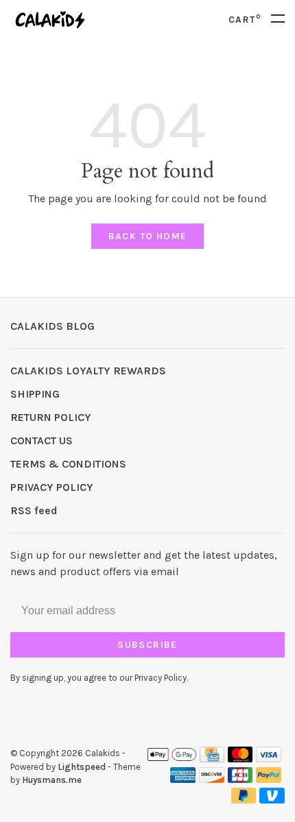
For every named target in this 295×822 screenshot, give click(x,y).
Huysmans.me (52, 780)
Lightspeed (82, 767)
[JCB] (240, 779)
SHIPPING (35, 393)
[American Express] (183, 779)
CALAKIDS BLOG (52, 326)
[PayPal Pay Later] (244, 799)
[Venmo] (272, 799)
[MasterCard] (240, 758)
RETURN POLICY (50, 417)
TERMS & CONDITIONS (68, 463)
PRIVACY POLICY (51, 487)
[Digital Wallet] (172, 758)
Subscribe (147, 645)
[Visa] (268, 758)
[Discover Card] (211, 779)
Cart (244, 19)
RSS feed (34, 510)
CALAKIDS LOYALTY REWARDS (88, 370)
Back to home (147, 236)
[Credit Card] (212, 758)
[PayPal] (268, 779)
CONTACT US (41, 440)
